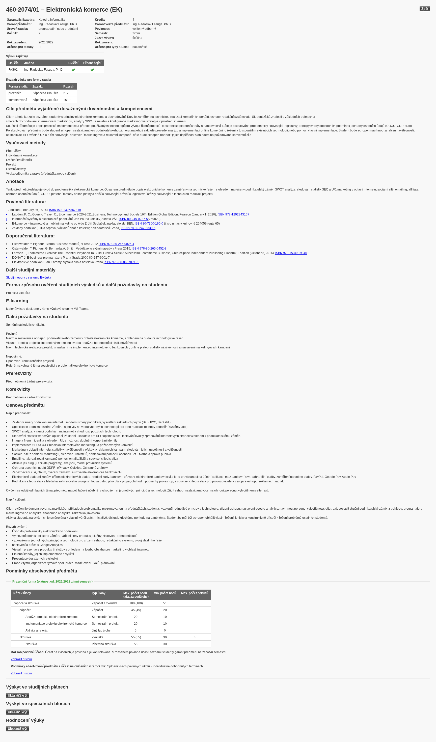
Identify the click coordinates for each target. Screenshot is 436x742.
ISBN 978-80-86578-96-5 (121, 262)
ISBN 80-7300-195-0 (149, 223)
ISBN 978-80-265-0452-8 (149, 248)
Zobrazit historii (21, 659)
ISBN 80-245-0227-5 (133, 219)
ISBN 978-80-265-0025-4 (116, 244)
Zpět (424, 9)
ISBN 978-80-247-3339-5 (138, 228)
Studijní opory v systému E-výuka (28, 277)
